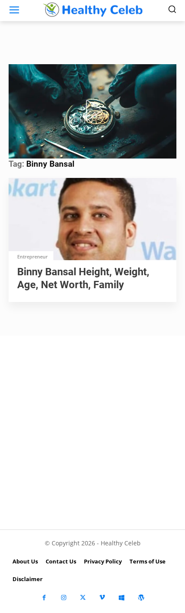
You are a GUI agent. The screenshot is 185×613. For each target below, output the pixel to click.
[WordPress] (140, 597)
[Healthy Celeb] (92, 9)
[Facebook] (44, 597)
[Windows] (121, 597)
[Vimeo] (102, 597)
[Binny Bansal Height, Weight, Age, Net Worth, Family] (92, 220)
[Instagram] (63, 597)
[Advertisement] (92, 432)
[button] (92, 110)
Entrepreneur (32, 256)
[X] (82, 597)
